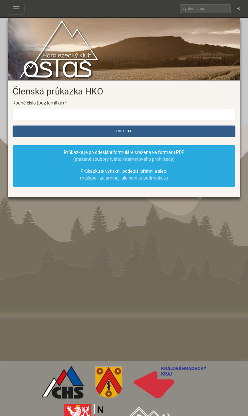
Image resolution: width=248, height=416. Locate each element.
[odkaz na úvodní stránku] (59, 48)
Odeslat (124, 131)
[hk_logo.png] (170, 384)
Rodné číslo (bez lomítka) (39, 102)
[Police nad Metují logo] (109, 384)
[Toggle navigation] (16, 9)
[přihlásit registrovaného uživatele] (238, 9)
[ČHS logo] (62, 384)
